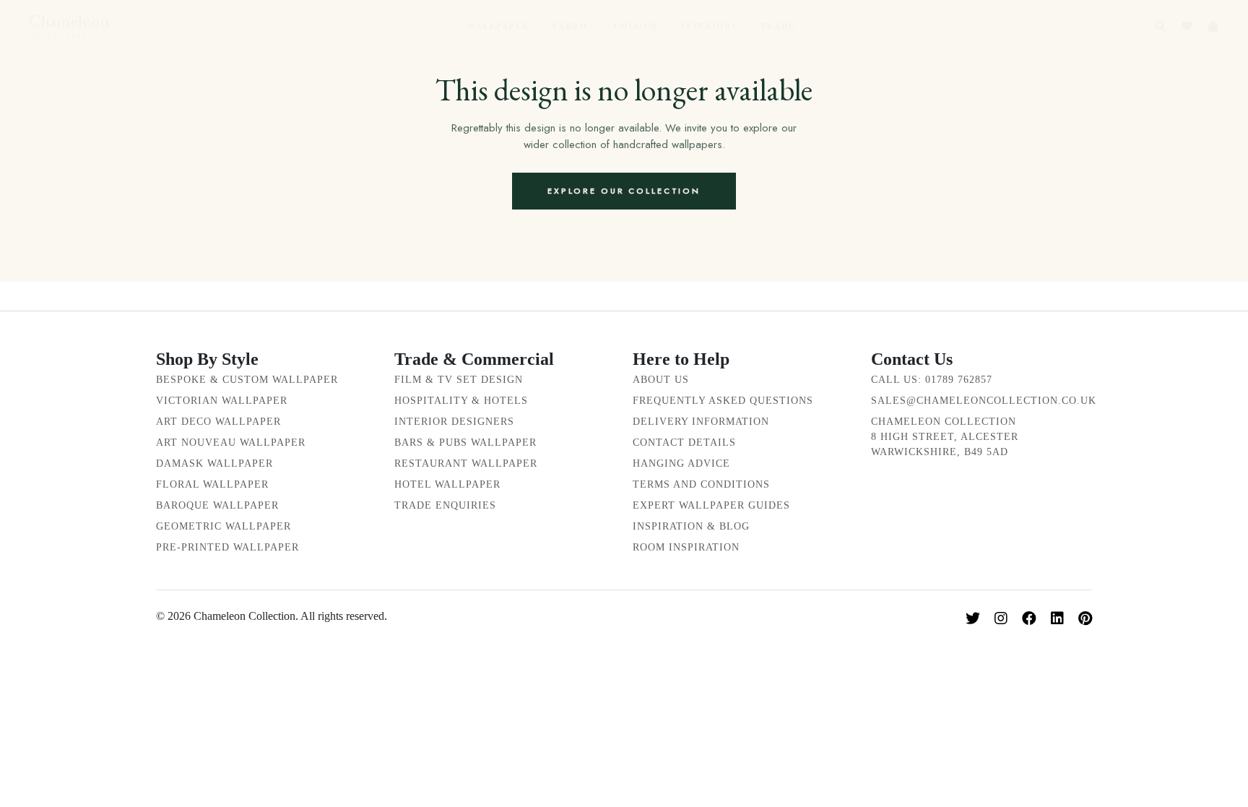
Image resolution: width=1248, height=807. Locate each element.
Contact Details (684, 442)
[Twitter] (973, 618)
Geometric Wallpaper (223, 526)
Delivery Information (701, 421)
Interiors (709, 26)
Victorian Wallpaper (221, 400)
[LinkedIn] (1057, 618)
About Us (661, 379)
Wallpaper (498, 26)
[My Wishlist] (1187, 26)
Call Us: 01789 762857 (931, 379)
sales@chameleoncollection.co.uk (983, 400)
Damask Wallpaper (214, 463)
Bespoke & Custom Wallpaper (247, 379)
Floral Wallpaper (212, 484)
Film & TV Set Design (458, 379)
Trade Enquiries (445, 505)
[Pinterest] (1085, 618)
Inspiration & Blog (691, 526)
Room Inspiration (686, 547)
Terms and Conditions (701, 484)
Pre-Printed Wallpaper (227, 547)
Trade (777, 26)
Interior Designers (454, 421)
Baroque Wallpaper (217, 505)
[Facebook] (1029, 618)
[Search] (1160, 26)
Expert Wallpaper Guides (711, 505)
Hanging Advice (681, 463)
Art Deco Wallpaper (218, 421)
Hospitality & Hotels (461, 400)
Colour (636, 26)
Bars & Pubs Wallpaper (465, 442)
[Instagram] (1001, 618)
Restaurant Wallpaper (465, 463)
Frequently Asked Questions (723, 400)
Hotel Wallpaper (447, 484)
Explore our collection (624, 191)
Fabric (571, 26)
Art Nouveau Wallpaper (231, 442)
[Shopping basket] (1213, 26)
